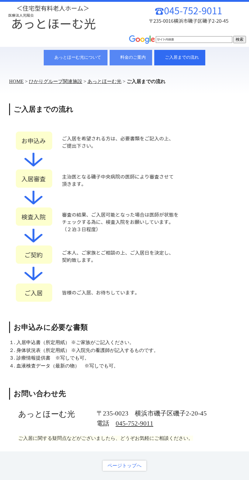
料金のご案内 (133, 57)
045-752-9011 (134, 423)
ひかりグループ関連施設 (55, 81)
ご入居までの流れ (182, 57)
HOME (16, 81)
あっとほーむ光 (104, 81)
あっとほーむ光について (77, 57)
